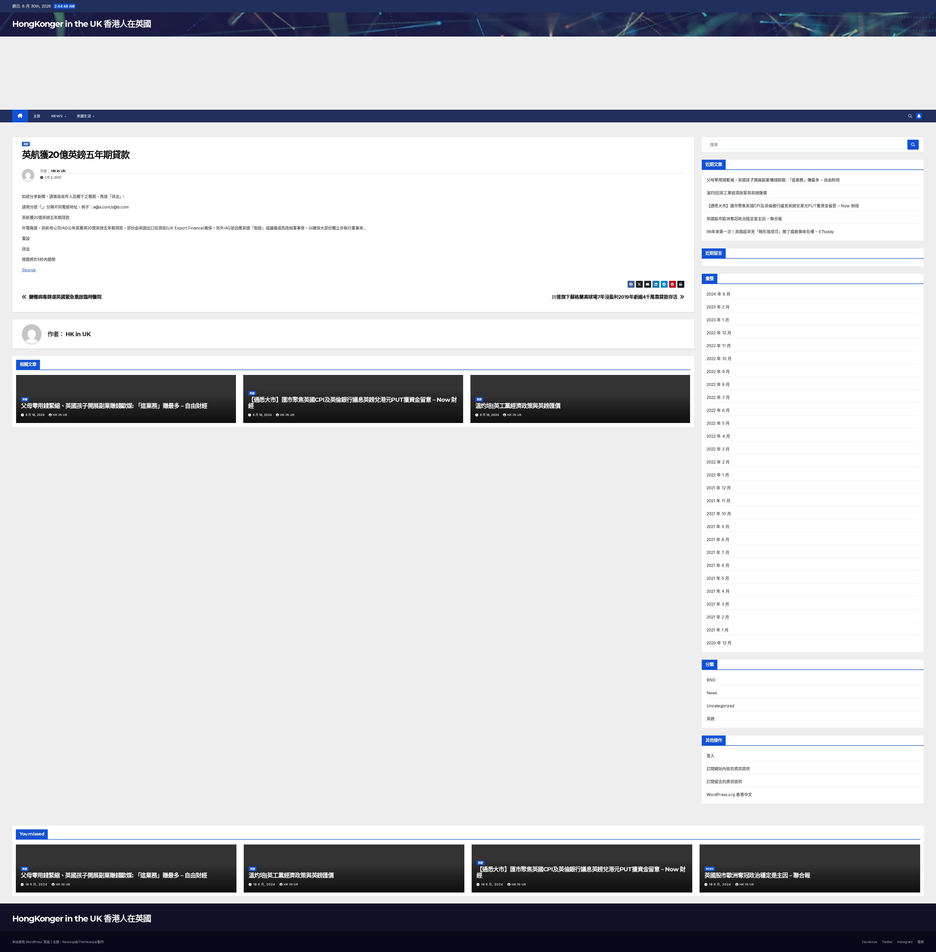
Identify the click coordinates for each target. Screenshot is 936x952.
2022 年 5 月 (718, 423)
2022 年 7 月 (718, 397)
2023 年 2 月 (718, 306)
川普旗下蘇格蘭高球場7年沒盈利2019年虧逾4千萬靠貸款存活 (614, 297)
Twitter (887, 942)
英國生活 (84, 116)
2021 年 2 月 (718, 617)
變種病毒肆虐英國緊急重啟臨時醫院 (65, 297)
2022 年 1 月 (718, 474)
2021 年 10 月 (719, 513)
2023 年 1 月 (718, 319)
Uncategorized (720, 705)
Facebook (869, 942)
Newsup (68, 942)
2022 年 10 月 (719, 358)
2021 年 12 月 (719, 487)
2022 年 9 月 (718, 371)
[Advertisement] (468, 73)
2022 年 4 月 (718, 436)
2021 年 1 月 (718, 630)
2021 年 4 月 (718, 591)
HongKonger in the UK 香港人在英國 (81, 24)
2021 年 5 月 (718, 578)
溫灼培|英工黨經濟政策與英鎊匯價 (517, 405)
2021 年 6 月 (718, 565)
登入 (710, 755)
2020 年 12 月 (719, 642)
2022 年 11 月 (719, 345)
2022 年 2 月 (718, 462)
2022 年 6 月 (718, 410)
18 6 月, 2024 (36, 884)
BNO (711, 679)
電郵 (920, 942)
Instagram (905, 942)
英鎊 (25, 144)
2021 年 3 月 (718, 604)
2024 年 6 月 (719, 294)
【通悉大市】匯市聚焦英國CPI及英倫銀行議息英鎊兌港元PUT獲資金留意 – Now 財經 (352, 402)
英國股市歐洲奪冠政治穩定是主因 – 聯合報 (744, 218)
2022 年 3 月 (718, 449)
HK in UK (58, 171)
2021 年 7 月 (718, 552)
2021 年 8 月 (718, 539)
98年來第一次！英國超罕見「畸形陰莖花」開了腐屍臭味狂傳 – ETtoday (770, 231)
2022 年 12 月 (719, 332)
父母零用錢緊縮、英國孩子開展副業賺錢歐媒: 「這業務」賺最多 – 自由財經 (114, 405)
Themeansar (88, 942)
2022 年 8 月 (718, 384)
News (57, 116)
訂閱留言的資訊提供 (724, 781)
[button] (910, 116)
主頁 (36, 116)
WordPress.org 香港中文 (729, 794)
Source (29, 269)
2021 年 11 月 (719, 500)
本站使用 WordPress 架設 (31, 942)
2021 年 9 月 (718, 526)
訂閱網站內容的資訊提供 (728, 768)
